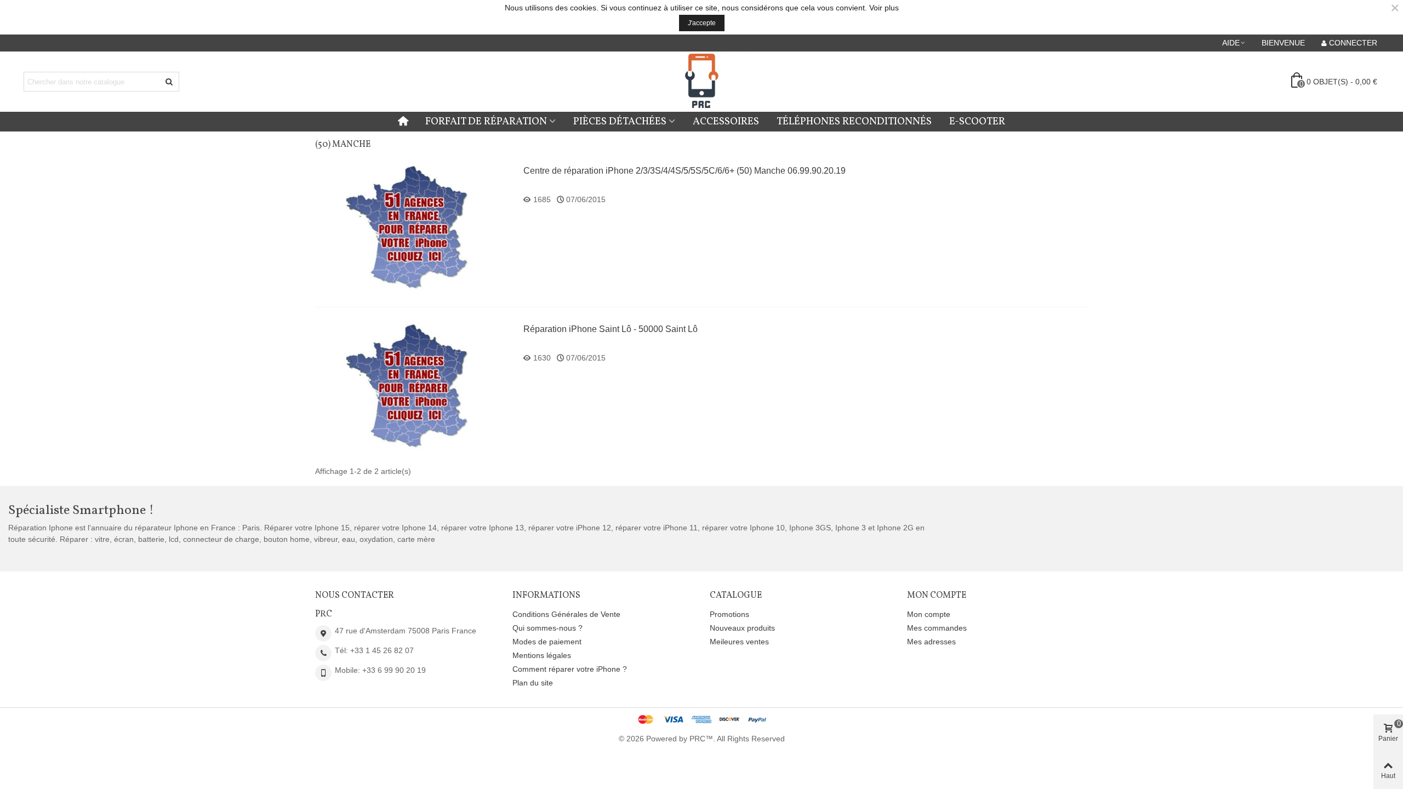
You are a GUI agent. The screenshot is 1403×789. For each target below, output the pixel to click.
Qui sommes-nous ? (547, 628)
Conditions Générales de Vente (566, 614)
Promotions (729, 614)
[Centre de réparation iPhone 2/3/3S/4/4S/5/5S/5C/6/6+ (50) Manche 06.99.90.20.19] (413, 227)
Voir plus (884, 7)
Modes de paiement (546, 641)
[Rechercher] (169, 81)
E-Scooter (977, 122)
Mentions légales (541, 655)
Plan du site (532, 682)
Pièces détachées (619, 122)
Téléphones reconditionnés (854, 122)
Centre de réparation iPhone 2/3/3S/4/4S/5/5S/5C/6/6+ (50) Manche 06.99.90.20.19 (684, 170)
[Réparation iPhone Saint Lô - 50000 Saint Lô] (413, 385)
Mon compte (928, 614)
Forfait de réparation (486, 122)
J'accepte (702, 23)
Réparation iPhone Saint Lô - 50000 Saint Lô (610, 329)
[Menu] (403, 122)
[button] (1234, 43)
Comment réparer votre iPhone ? (569, 669)
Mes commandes (937, 628)
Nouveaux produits (742, 628)
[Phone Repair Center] (701, 82)
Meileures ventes (739, 641)
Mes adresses (931, 641)
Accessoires (726, 122)
